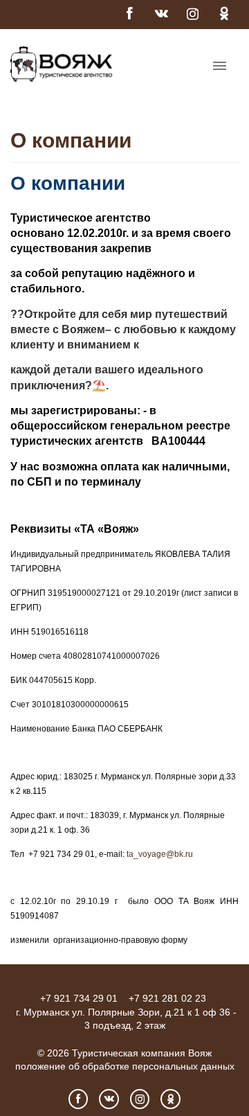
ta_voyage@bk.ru (160, 854)
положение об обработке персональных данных (124, 1066)
